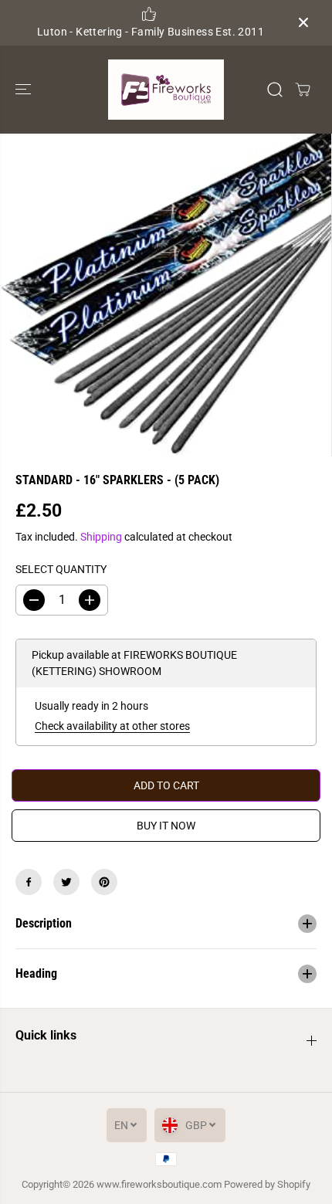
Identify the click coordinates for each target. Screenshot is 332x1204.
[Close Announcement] (303, 22)
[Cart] (303, 89)
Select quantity (61, 569)
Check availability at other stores (112, 726)
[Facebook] (28, 882)
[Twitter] (66, 882)
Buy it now (166, 825)
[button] (24, 90)
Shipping (101, 537)
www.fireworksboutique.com (159, 1184)
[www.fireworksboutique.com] (166, 89)
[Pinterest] (104, 882)
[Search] (275, 89)
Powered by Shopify (267, 1184)
